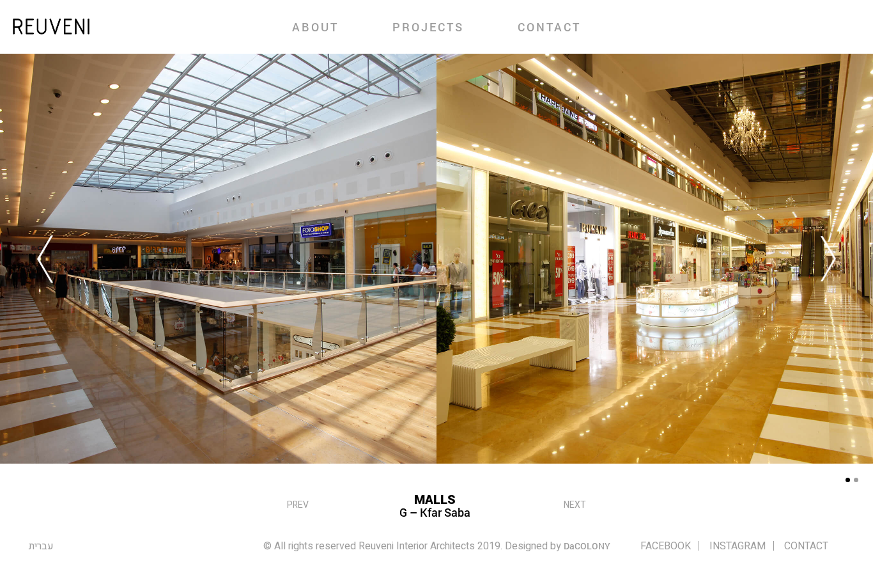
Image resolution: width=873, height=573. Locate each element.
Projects (428, 27)
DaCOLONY (587, 546)
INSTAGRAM (737, 546)
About (315, 27)
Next (575, 505)
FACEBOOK (665, 546)
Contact (549, 27)
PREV (298, 505)
